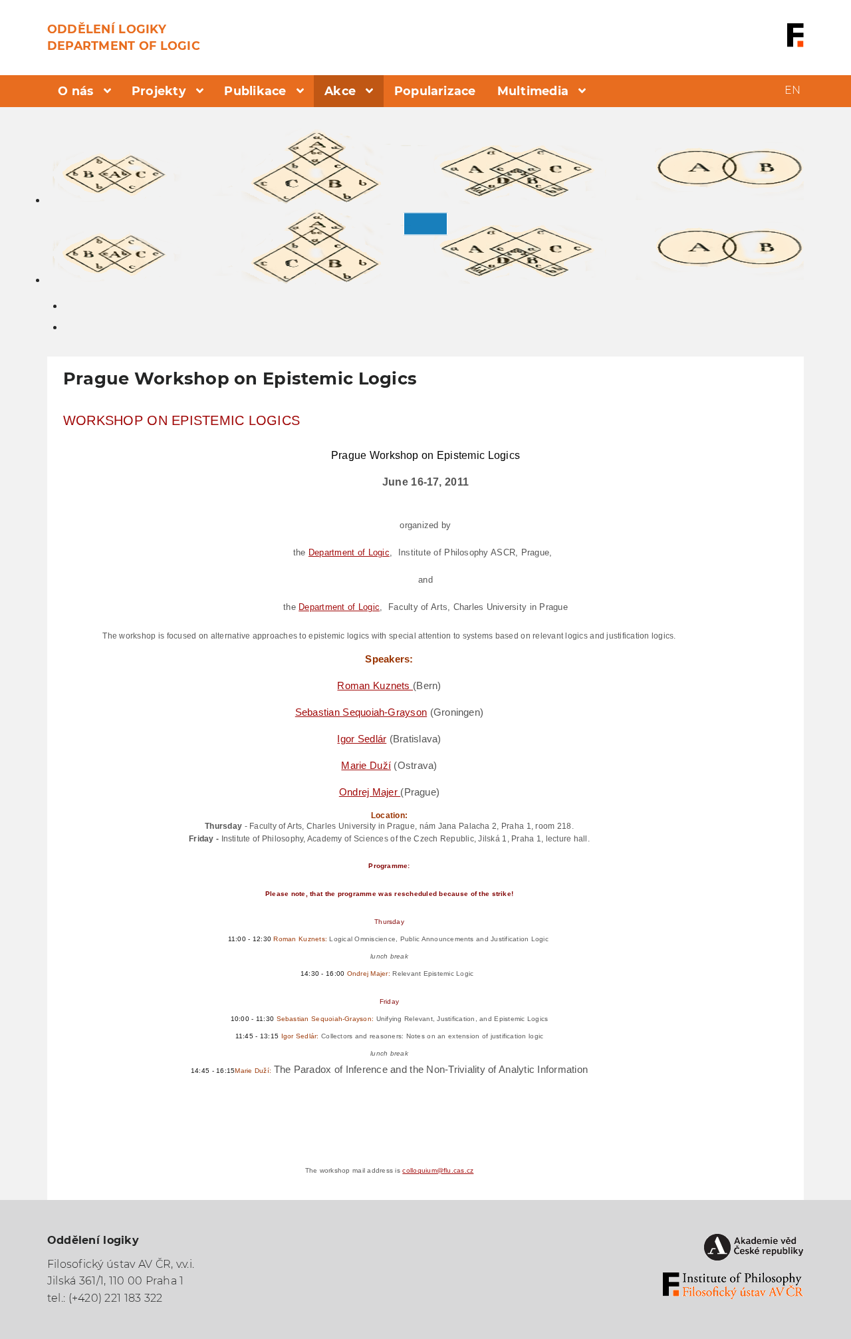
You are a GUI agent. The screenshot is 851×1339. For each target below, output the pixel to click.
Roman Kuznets (375, 685)
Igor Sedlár (361, 738)
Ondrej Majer (369, 792)
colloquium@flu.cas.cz (437, 1170)
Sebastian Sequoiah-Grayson (361, 712)
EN (792, 90)
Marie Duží (366, 765)
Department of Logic (349, 552)
